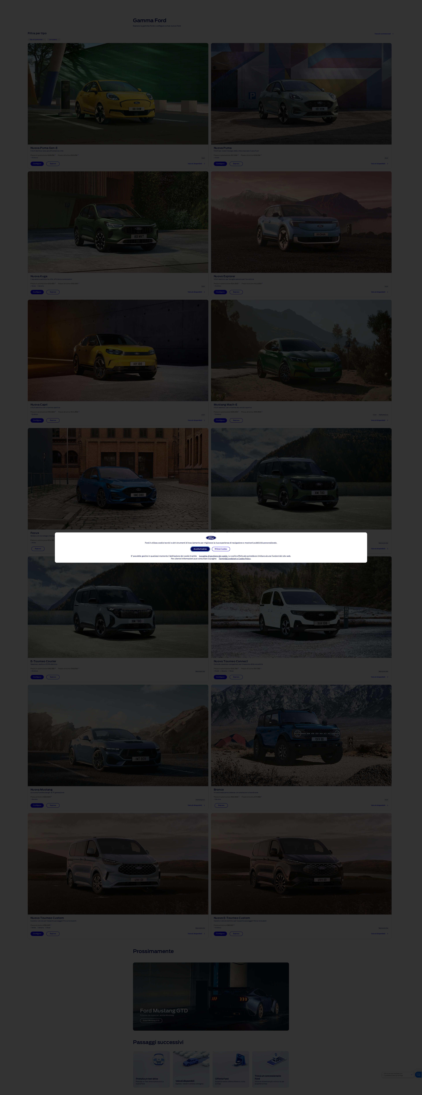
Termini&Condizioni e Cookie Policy (235, 559)
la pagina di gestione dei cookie (213, 556)
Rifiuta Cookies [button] (221, 549)
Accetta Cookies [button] (200, 549)
